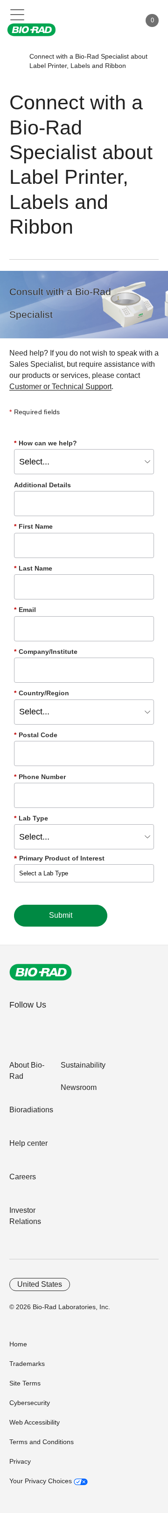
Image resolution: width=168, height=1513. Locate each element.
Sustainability (83, 1065)
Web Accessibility (34, 1422)
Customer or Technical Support (60, 386)
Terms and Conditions (41, 1442)
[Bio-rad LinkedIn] (18, 1025)
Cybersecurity (29, 1402)
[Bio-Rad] (40, 972)
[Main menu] (17, 13)
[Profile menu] (120, 20)
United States (39, 1284)
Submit (60, 915)
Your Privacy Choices (41, 1481)
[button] (15, 61)
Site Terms (25, 1383)
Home (18, 1344)
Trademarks (27, 1363)
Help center (28, 1143)
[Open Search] (100, 20)
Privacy (20, 1461)
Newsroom (79, 1087)
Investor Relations (25, 1215)
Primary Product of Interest (62, 858)
